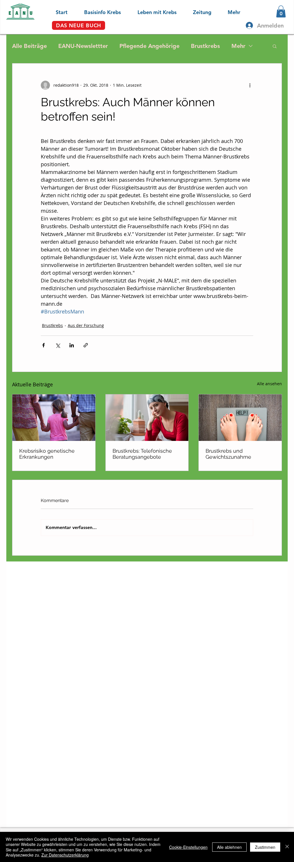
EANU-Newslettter (83, 45)
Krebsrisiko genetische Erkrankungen (47, 454)
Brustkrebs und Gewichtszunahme (228, 454)
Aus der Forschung (86, 325)
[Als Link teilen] (85, 345)
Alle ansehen (269, 383)
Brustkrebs (205, 45)
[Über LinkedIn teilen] (71, 345)
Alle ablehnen (229, 847)
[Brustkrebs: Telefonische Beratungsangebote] (147, 417)
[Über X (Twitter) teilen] (57, 345)
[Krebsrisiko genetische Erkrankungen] (53, 417)
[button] (97, 11)
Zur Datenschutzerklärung (65, 855)
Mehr (238, 45)
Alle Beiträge (29, 45)
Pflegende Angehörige (149, 45)
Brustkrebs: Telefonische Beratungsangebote (142, 454)
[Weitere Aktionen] (249, 85)
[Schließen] (287, 846)
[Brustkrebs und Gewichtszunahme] (240, 417)
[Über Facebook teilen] (43, 345)
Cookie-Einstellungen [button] (188, 847)
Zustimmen (265, 847)
